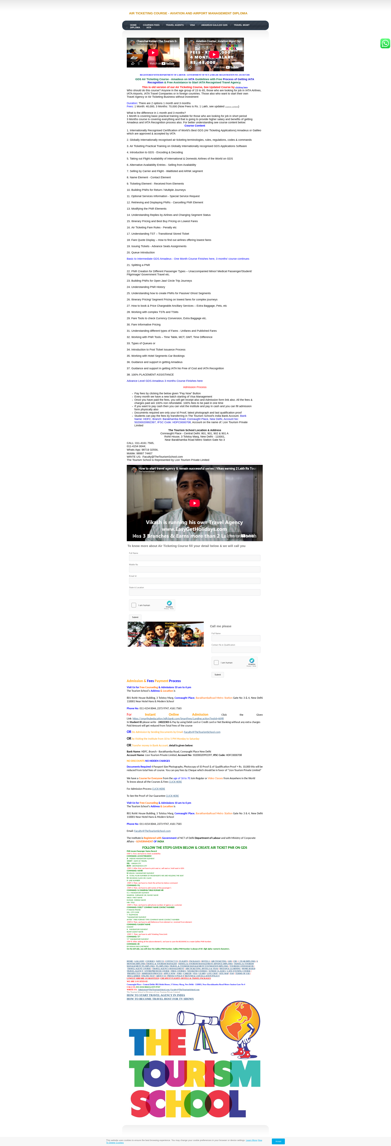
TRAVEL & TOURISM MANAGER (161, 964)
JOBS (179, 973)
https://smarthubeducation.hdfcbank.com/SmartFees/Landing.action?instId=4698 (178, 718)
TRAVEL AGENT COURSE (139, 968)
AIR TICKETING (219, 961)
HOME (133, 25)
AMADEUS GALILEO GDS (214, 25)
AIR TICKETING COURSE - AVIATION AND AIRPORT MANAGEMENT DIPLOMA (188, 13)
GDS (230, 961)
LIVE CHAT (212, 973)
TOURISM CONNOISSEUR (242, 966)
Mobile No (133, 564)
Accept (278, 1141)
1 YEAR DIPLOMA (246, 961)
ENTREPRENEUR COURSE (157, 971)
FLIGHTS (183, 961)
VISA (192, 25)
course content (231, 106)
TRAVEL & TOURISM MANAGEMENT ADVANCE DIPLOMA (205, 964)
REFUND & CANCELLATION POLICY (202, 976)
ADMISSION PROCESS (152, 973)
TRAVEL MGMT (242, 25)
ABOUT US (161, 976)
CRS (235, 961)
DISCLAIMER (133, 976)
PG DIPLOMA (162, 966)
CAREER (187, 973)
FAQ (232, 973)
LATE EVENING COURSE (238, 971)
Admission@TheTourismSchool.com (154, 989)
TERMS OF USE (242, 973)
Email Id (132, 576)
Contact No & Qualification (223, 645)
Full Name (133, 553)
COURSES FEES (151, 25)
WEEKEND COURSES (197, 971)
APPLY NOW (169, 973)
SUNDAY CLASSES (217, 971)
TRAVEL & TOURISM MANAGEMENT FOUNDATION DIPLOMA (199, 966)
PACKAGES (194, 961)
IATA (148, 27)
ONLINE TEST (148, 976)
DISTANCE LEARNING (230, 968)
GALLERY (139, 961)
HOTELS (205, 961)
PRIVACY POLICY (175, 976)
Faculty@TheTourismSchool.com (202, 732)
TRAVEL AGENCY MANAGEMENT (168, 968)
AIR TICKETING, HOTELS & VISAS (201, 968)
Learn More (251, 1140)
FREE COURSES (178, 971)
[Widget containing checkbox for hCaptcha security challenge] (152, 605)
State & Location (136, 587)
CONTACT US (171, 961)
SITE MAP (224, 973)
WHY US (160, 961)
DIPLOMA (135, 27)
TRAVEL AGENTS (175, 25)
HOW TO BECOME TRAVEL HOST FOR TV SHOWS (160, 998)
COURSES (150, 961)
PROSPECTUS (133, 973)
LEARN (202, 973)
